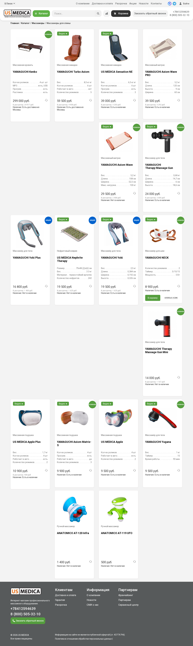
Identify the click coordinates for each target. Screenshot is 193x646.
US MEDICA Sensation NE (117, 71)
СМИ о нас (92, 604)
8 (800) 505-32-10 (179, 15)
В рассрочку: (23, 105)
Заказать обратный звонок (150, 13)
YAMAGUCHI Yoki (112, 257)
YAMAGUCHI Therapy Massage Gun (159, 166)
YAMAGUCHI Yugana (158, 441)
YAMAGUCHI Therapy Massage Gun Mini (158, 350)
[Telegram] (174, 3)
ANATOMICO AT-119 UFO (116, 533)
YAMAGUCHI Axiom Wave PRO (161, 73)
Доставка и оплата (102, 3)
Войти (186, 3)
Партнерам (124, 600)
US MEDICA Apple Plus (27, 441)
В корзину (153, 298)
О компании (82, 3)
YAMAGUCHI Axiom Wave (117, 164)
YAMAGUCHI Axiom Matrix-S (74, 443)
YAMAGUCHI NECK (157, 257)
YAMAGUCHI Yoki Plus (27, 257)
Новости (143, 3)
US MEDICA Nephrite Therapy (70, 259)
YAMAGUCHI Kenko (25, 71)
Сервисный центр (128, 604)
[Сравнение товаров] (106, 13)
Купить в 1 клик (171, 298)
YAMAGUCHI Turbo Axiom (73, 71)
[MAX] (169, 3)
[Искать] (98, 13)
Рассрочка (121, 3)
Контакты (156, 3)
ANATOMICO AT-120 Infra (73, 533)
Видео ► (63, 33)
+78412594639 (181, 11)
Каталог (43, 13)
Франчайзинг (125, 595)
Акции (132, 3)
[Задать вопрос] (46, 100)
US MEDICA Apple (112, 441)
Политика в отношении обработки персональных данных (83, 639)
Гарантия (60, 600)
